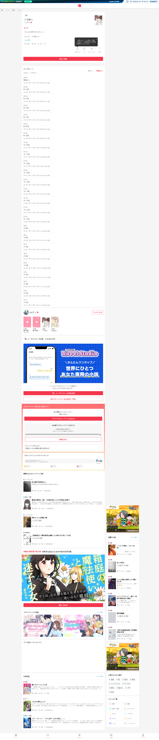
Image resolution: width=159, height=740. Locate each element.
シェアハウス (114, 684)
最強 (111, 688)
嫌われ (119, 688)
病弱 (132, 679)
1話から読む (63, 59)
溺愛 (111, 679)
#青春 (25, 551)
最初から (90, 71)
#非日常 (38, 551)
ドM (127, 688)
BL (118, 679)
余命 (111, 692)
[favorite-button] (77, 49)
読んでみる (63, 605)
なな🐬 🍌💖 (28, 22)
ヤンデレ (126, 684)
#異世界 (31, 551)
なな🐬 (27, 40)
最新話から (100, 71)
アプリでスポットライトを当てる (63, 418)
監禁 (125, 679)
